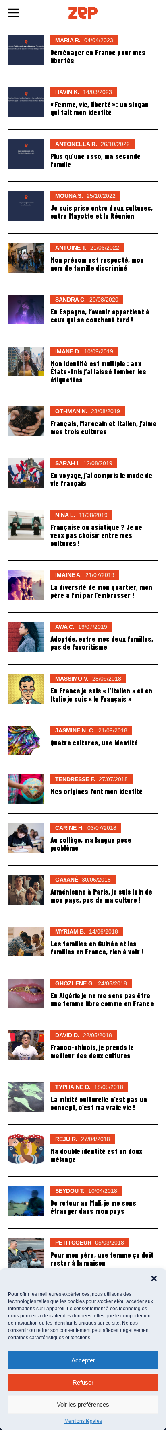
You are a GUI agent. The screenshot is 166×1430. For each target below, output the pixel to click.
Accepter (83, 1360)
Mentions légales (83, 1421)
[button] (154, 1278)
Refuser (83, 1382)
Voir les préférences (83, 1404)
